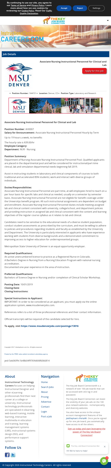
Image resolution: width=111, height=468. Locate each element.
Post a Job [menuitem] (46, 416)
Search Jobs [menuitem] (47, 387)
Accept (64, 8)
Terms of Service (18, 5)
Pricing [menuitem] (45, 396)
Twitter (13, 455)
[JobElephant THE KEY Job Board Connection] (86, 375)
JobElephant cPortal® (76, 418)
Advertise (46, 401)
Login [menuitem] (44, 411)
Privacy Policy (37, 5)
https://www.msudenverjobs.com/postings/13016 (49, 326)
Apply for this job (94, 70)
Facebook (7, 455)
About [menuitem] (44, 392)
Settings (96, 8)
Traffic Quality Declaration (36, 12)
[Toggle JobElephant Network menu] (55, 20)
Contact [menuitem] (45, 406)
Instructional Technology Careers (36, 465)
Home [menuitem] (44, 382)
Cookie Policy (28, 10)
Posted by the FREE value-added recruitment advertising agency (26, 354)
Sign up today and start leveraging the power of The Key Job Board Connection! (86, 432)
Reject (80, 8)
